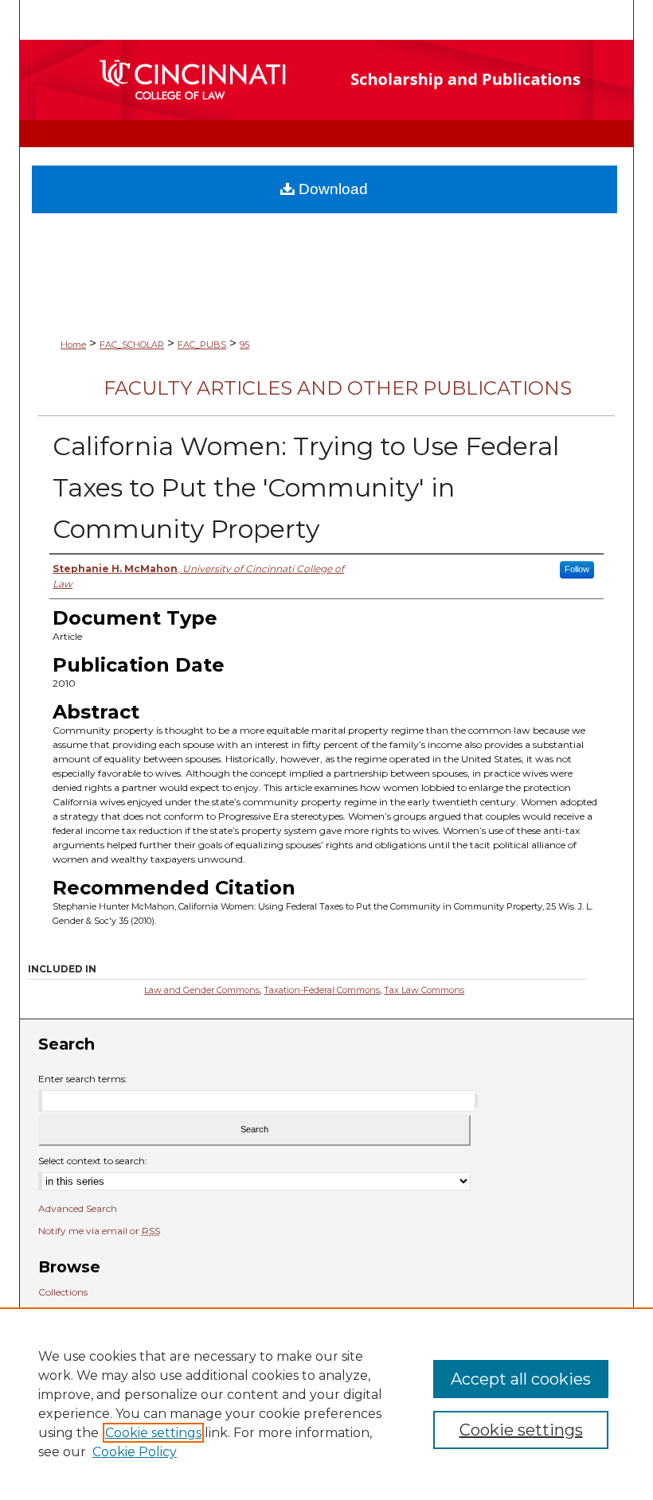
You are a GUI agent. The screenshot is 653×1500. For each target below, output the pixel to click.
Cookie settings (153, 1432)
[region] (326, 1403)
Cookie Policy (134, 1451)
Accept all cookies (521, 1379)
